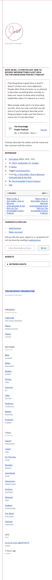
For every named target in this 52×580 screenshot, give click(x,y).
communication (23, 170)
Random (9, 465)
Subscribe (9, 317)
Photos (8, 379)
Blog (7, 355)
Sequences (10, 481)
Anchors (8, 489)
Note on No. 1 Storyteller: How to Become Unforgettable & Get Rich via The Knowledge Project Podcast (16, 205)
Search (8, 441)
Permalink (13, 159)
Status (8, 334)
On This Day (10, 457)
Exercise (9, 387)
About (7, 326)
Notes (14, 167)
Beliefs (8, 411)
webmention (34, 240)
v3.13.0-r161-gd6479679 (17, 542)
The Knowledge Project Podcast (26, 181)
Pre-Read (9, 513)
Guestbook (10, 473)
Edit (10, 185)
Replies (8, 371)
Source (44, 129)
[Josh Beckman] (14, 32)
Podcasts (9, 403)
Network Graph (17, 264)
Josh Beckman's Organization (20, 291)
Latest (8, 449)
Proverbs (9, 419)
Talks (7, 395)
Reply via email (16, 232)
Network (9, 497)
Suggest (8, 505)
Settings (8, 521)
